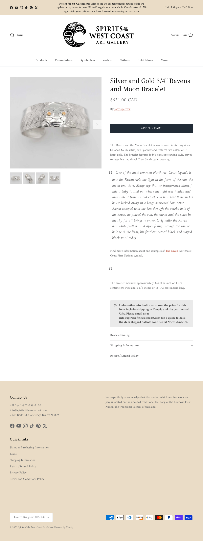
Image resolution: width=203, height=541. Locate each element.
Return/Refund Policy (124, 356)
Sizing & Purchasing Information (29, 447)
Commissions (64, 60)
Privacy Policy (18, 472)
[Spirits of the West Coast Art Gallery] (102, 35)
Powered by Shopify (64, 527)
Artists (107, 60)
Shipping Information (124, 345)
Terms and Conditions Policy (27, 479)
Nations (125, 60)
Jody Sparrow (122, 109)
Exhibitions (145, 60)
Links (13, 454)
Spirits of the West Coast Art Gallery (35, 527)
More (164, 60)
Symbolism (87, 60)
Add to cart (151, 128)
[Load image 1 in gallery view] (56, 122)
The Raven (171, 251)
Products (41, 60)
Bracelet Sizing (120, 335)
